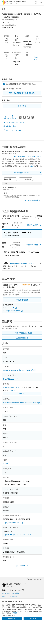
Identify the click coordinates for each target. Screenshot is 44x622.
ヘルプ (31, 166)
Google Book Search (13, 310)
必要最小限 (11, 618)
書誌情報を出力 (11, 126)
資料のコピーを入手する (9, 596)
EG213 (5, 463)
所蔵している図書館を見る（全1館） (22, 93)
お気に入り (6, 118)
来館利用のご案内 (32, 225)
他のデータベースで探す (13, 130)
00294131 (14, 390)
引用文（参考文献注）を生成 (15, 122)
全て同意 (33, 618)
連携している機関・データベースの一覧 (26, 156)
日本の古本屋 (10, 307)
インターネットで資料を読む (11, 593)
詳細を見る (36, 58)
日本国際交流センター (11, 387)
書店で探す (22, 106)
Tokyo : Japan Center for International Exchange (21, 402)
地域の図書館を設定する (21, 173)
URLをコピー (13, 118)
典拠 (20, 393)
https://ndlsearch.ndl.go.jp (13, 522)
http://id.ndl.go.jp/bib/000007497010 (17, 534)
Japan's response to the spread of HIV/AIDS (19, 370)
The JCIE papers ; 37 (10, 379)
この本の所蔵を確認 (31, 200)
